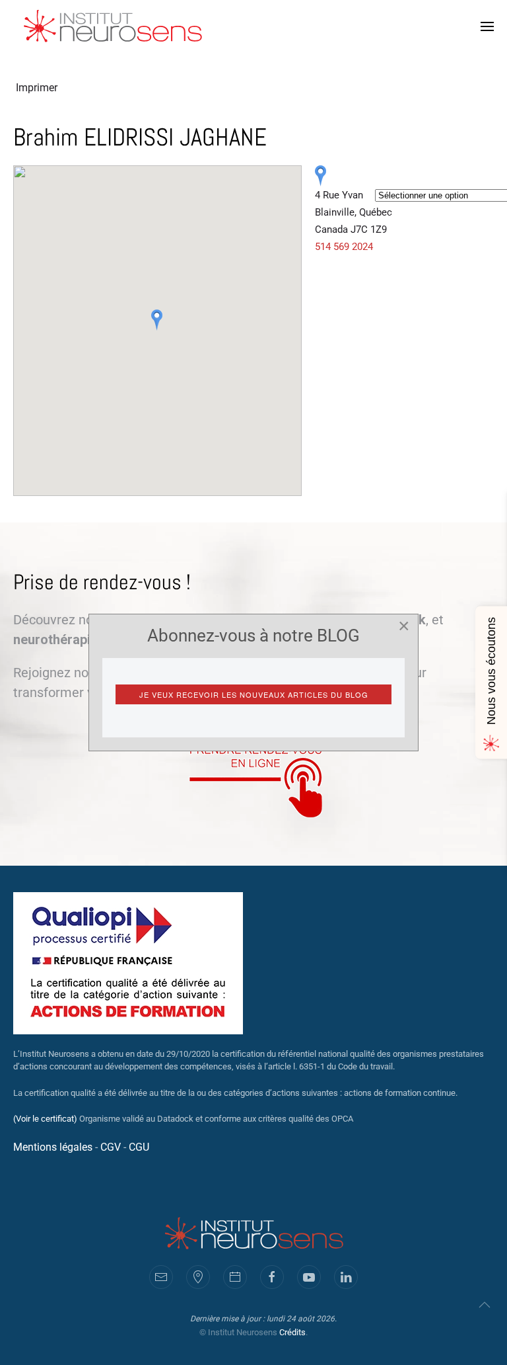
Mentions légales (52, 1147)
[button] (487, 26)
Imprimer (36, 87)
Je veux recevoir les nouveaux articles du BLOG (253, 694)
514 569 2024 (344, 247)
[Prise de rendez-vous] (235, 1277)
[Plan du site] (198, 1277)
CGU (139, 1147)
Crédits (292, 1332)
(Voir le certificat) (45, 1119)
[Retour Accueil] (114, 26)
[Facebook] (272, 1277)
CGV (110, 1147)
